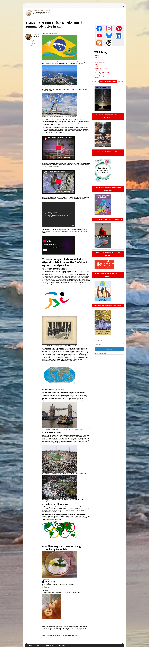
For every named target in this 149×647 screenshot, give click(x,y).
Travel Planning (99, 76)
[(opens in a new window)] (99, 28)
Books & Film (98, 59)
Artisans (97, 55)
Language (97, 70)
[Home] (38, 13)
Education (97, 61)
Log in (45, 33)
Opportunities (99, 74)
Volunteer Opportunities (102, 72)
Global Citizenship (100, 63)
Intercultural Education (101, 68)
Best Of (97, 57)
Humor (97, 66)
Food (96, 64)
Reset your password (101, 353)
